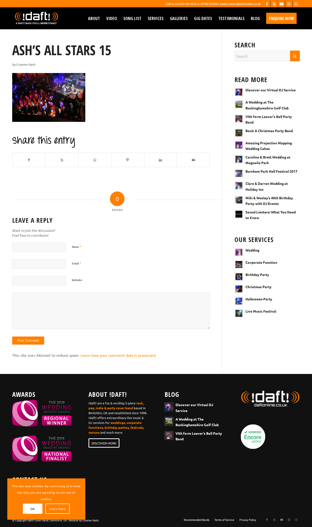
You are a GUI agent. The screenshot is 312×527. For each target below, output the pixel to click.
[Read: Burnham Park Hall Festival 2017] (238, 173)
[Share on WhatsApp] (94, 160)
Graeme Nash (25, 64)
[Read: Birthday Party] (238, 276)
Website (77, 280)
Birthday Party (257, 274)
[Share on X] (62, 160)
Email (76, 263)
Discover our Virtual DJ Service (270, 90)
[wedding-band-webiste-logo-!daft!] (36, 18)
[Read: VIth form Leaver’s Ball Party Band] (238, 118)
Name (76, 246)
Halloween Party (258, 299)
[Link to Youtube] (281, 3)
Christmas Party (258, 287)
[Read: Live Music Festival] (238, 313)
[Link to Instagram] (288, 3)
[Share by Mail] (193, 160)
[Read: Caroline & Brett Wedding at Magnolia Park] (238, 159)
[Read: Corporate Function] (238, 264)
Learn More (57, 509)
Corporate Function (261, 262)
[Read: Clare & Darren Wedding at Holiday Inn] (238, 185)
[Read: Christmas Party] (238, 289)
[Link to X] (274, 3)
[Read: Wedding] (238, 252)
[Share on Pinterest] (127, 160)
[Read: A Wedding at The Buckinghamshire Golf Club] (238, 104)
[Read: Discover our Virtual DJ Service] (238, 92)
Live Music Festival (260, 311)
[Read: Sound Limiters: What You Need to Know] (238, 214)
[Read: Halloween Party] (238, 301)
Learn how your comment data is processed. (118, 355)
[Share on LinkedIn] (160, 160)
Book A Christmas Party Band (269, 130)
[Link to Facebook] (266, 3)
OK (32, 509)
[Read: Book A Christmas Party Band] (238, 132)
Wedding (252, 250)
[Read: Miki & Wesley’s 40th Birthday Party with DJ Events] (238, 200)
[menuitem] (94, 18)
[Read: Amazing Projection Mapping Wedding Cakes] (238, 145)
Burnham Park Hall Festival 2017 (271, 171)
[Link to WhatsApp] (296, 3)
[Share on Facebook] (28, 160)
